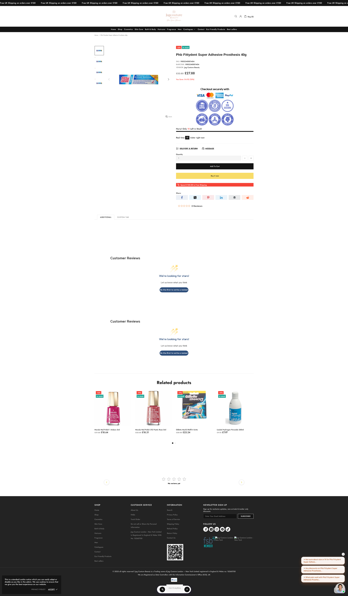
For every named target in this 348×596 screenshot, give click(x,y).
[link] (175, 552)
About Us (134, 510)
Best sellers (98, 561)
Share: (178, 193)
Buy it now (215, 176)
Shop (96, 514)
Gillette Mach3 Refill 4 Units (117, 430)
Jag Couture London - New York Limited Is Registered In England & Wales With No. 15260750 (146, 535)
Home (96, 35)
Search (169, 510)
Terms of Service (173, 519)
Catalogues (98, 547)
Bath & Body (99, 528)
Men (96, 542)
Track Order (135, 519)
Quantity (179, 154)
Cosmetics (98, 519)
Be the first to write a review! (174, 290)
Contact (97, 551)
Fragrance (98, 538)
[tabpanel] (124, 414)
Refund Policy (172, 528)
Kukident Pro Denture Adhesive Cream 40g (204, 430)
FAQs (133, 514)
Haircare (97, 533)
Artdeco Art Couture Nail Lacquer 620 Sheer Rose (246, 431)
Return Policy (172, 533)
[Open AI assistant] (187, 589)
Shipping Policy (173, 524)
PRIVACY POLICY (38, 589)
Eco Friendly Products (102, 556)
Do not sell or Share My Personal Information (144, 526)
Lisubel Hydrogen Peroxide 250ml (160, 430)
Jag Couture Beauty (174, 16)
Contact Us (171, 538)
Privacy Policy (172, 514)
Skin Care (98, 524)
